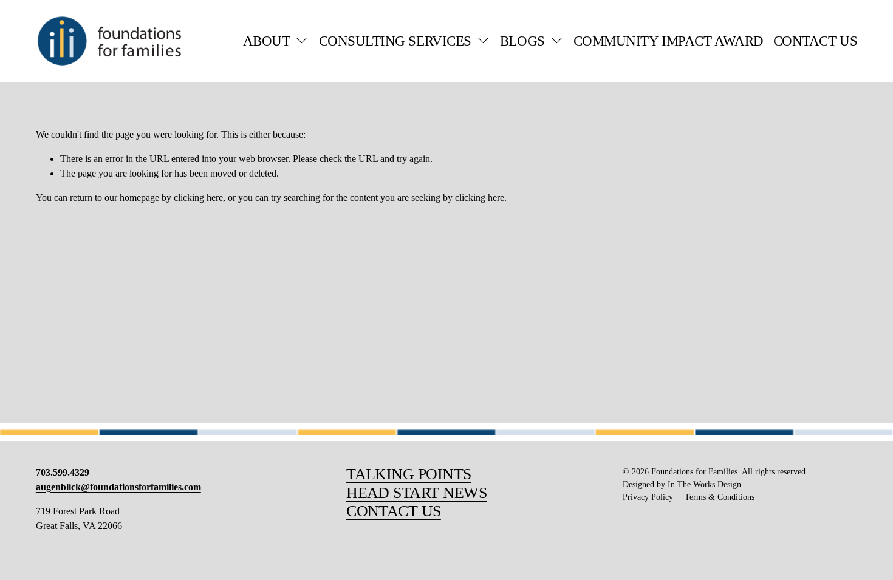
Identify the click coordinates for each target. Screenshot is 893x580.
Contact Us (815, 41)
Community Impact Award (668, 41)
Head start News (416, 493)
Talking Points (408, 474)
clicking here (198, 197)
